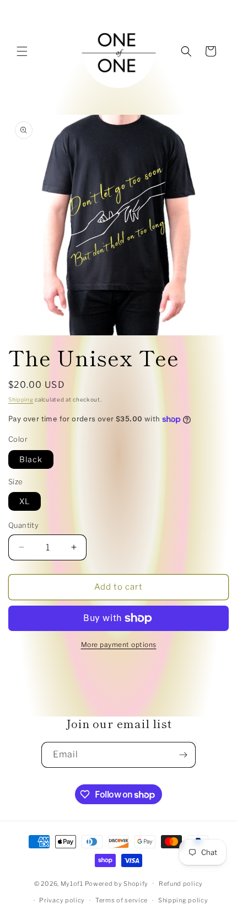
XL (24, 501)
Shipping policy (183, 900)
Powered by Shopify (117, 883)
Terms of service (121, 900)
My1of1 (72, 883)
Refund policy (181, 883)
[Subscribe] (183, 755)
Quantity (23, 525)
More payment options (119, 644)
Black (30, 459)
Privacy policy (62, 900)
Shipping (21, 399)
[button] (22, 51)
